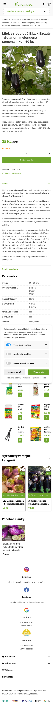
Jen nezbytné (14, 372)
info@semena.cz (24, 690)
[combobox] (22, 11)
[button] (26, 183)
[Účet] (43, 4)
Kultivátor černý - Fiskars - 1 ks (21, 429)
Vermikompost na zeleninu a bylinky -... (47, 384)
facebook (26, 597)
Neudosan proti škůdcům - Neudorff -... (21, 384)
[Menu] (4, 4)
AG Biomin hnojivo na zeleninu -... (47, 429)
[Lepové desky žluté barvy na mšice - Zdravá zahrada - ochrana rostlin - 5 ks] (36, 411)
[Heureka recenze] (26, 633)
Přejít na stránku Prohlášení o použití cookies (26, 378)
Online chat (41, 690)
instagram (26, 577)
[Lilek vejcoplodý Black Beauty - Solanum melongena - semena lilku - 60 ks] (26, 70)
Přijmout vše (38, 372)
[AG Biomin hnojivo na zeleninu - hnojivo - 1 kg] (36, 434)
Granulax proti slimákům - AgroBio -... (21, 407)
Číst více (6, 554)
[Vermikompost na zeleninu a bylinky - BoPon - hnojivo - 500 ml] (36, 389)
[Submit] (45, 11)
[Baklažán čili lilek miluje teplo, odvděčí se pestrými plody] (13, 533)
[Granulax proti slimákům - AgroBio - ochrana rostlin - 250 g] (9, 411)
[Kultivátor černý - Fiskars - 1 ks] (9, 434)
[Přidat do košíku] (20, 395)
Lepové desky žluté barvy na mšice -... (47, 407)
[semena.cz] (24, 4)
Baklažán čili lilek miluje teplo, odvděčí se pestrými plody (13, 547)
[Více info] (22, 495)
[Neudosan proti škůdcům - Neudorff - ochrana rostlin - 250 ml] (9, 389)
